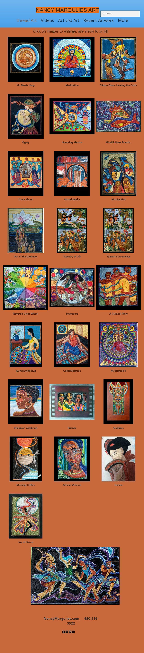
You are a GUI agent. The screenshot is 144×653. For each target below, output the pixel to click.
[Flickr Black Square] (67, 632)
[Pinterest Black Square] (73, 632)
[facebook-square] (63, 632)
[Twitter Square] (70, 632)
